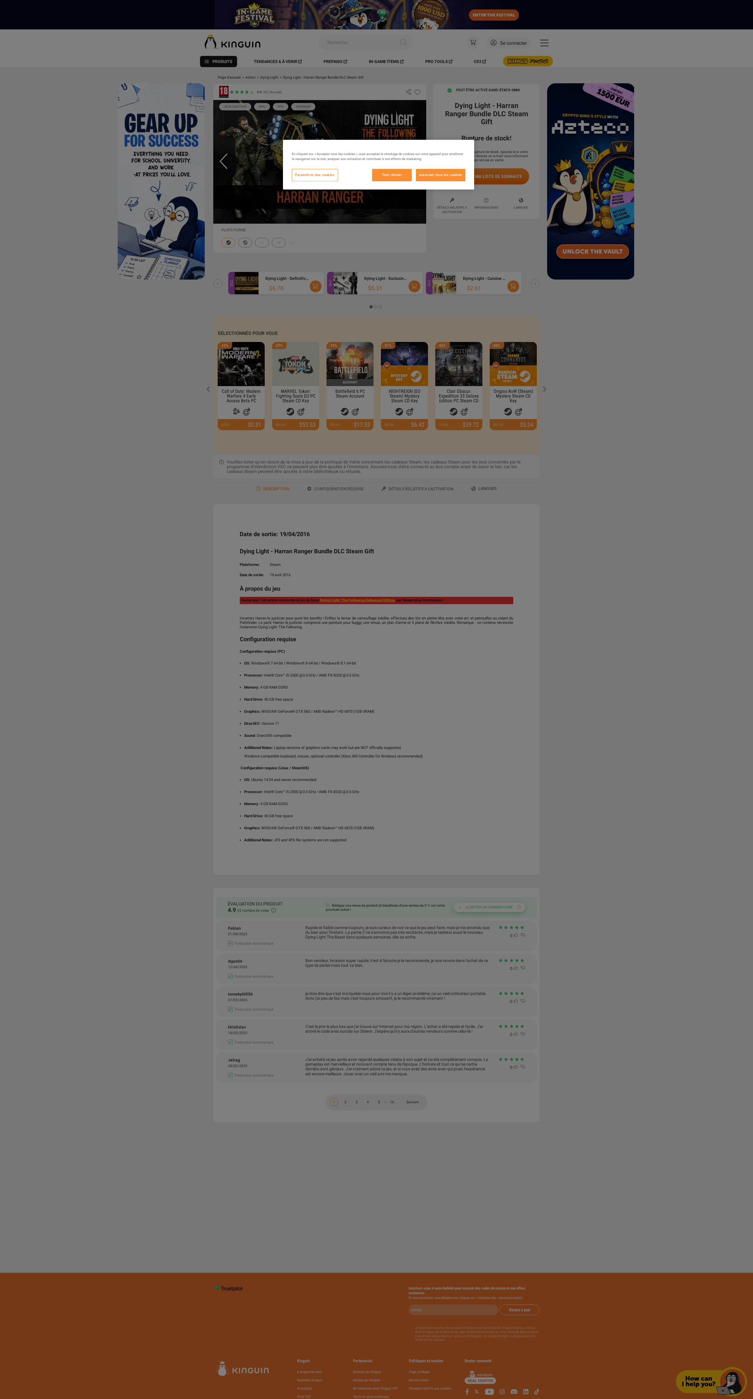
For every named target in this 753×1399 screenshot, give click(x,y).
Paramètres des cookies (315, 175)
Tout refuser (392, 175)
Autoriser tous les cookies (440, 175)
